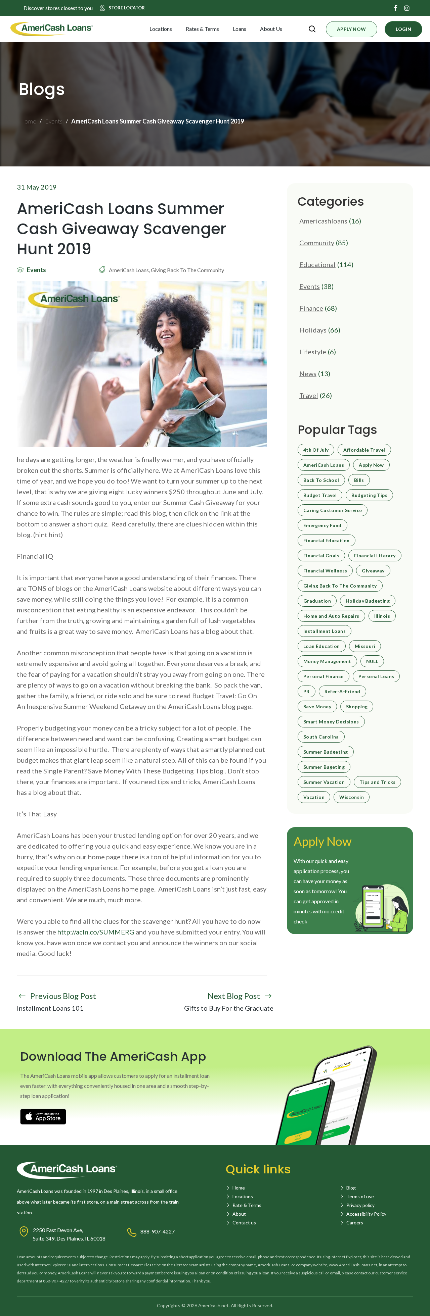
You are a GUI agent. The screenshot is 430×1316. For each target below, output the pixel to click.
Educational (317, 264)
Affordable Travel (364, 450)
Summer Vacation (324, 782)
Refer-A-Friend (342, 692)
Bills (359, 480)
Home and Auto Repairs (331, 616)
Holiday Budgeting (368, 601)
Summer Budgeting (325, 752)
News (307, 373)
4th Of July (316, 450)
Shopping (357, 707)
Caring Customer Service (332, 510)
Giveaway (373, 571)
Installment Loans (324, 631)
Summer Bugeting (324, 767)
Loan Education (321, 646)
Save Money (317, 707)
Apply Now (371, 465)
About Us (271, 29)
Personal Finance (323, 676)
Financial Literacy (375, 556)
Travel (308, 395)
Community (316, 243)
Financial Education (326, 541)
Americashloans (323, 221)
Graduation (317, 601)
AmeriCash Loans (323, 465)
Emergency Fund (322, 525)
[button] (177, 29)
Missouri (365, 646)
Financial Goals (321, 556)
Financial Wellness (325, 571)
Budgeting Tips (369, 495)
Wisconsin (351, 797)
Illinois (382, 616)
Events (309, 286)
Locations (160, 29)
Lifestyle (312, 352)
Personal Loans (376, 676)
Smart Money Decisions (331, 722)
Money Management (327, 661)
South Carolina (321, 737)
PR (306, 692)
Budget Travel (320, 495)
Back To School (321, 480)
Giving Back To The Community (340, 586)
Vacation (314, 797)
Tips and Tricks (377, 782)
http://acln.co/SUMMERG (95, 932)
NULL (372, 661)
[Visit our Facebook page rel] (395, 8)
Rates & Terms (202, 29)
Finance (311, 308)
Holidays (313, 330)
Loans (239, 29)
